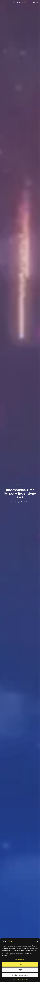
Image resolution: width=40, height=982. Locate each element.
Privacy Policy (24, 979)
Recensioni (22, 485)
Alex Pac (26, 502)
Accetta (20, 964)
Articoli (16, 485)
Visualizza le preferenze (20, 975)
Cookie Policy (15, 979)
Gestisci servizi (19, 959)
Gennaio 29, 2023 (16, 502)
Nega (20, 970)
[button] (37, 941)
